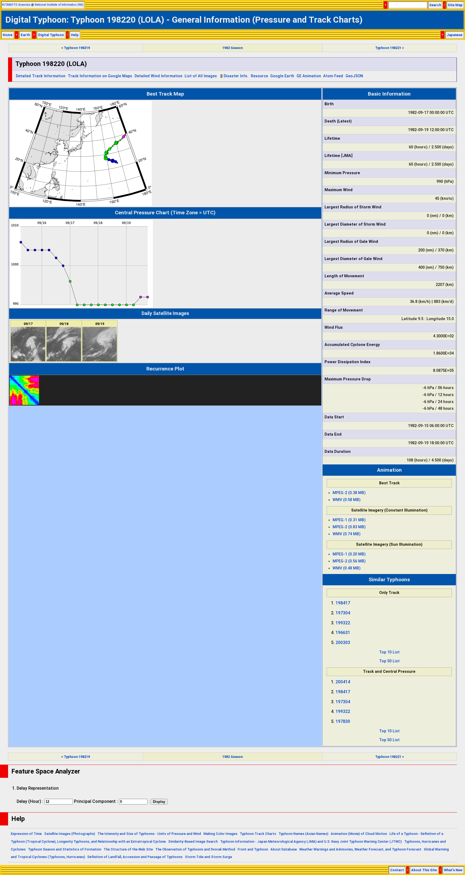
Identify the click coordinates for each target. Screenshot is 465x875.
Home (7, 35)
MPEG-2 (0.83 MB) (349, 527)
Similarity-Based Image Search (193, 841)
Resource (259, 76)
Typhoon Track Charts (258, 834)
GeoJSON (354, 76)
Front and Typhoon (253, 849)
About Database (283, 849)
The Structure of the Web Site (128, 849)
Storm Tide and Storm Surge (208, 857)
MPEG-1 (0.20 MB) (349, 554)
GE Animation (309, 76)
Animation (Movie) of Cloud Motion (359, 834)
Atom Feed (333, 76)
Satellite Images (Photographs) (69, 834)
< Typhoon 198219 (75, 48)
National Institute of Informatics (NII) (59, 4)
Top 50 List (389, 661)
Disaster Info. (236, 76)
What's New (453, 870)
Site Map (455, 5)
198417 (343, 603)
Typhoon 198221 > (389, 48)
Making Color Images (220, 834)
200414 (343, 681)
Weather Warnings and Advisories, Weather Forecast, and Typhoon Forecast (360, 849)
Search (435, 5)
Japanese (454, 35)
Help (75, 35)
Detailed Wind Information (158, 76)
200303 (343, 642)
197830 (343, 721)
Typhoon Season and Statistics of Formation (64, 849)
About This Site (424, 870)
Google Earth (282, 76)
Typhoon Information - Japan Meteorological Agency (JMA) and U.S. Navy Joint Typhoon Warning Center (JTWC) (311, 841)
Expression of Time (26, 834)
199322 (343, 622)
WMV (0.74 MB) (347, 534)
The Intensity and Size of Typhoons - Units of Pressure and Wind (149, 834)
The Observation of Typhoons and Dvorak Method (195, 849)
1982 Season (232, 48)
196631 (343, 632)
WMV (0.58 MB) (347, 500)
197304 (343, 612)
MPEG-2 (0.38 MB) (349, 493)
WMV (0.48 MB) (347, 568)
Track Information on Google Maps (100, 76)
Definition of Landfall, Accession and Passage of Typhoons (134, 857)
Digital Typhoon (51, 35)
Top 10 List (389, 652)
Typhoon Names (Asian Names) (303, 834)
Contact (397, 870)
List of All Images (201, 76)
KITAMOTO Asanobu (16, 4)
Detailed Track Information (40, 76)
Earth (25, 35)
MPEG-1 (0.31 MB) (349, 520)
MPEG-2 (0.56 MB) (349, 561)
